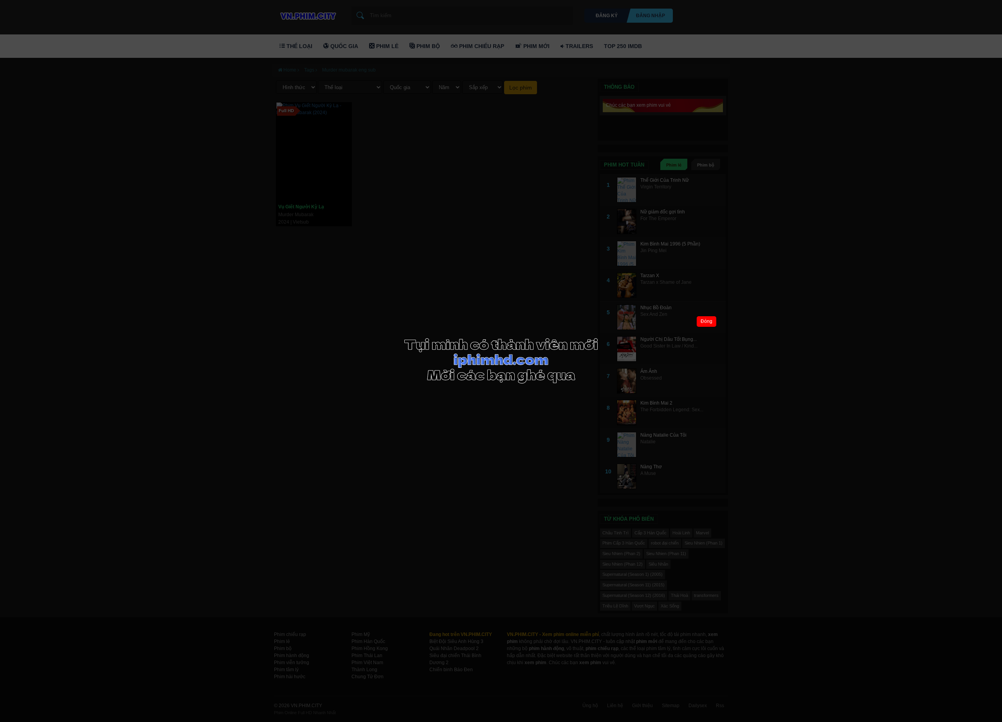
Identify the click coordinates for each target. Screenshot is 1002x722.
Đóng (706, 321)
